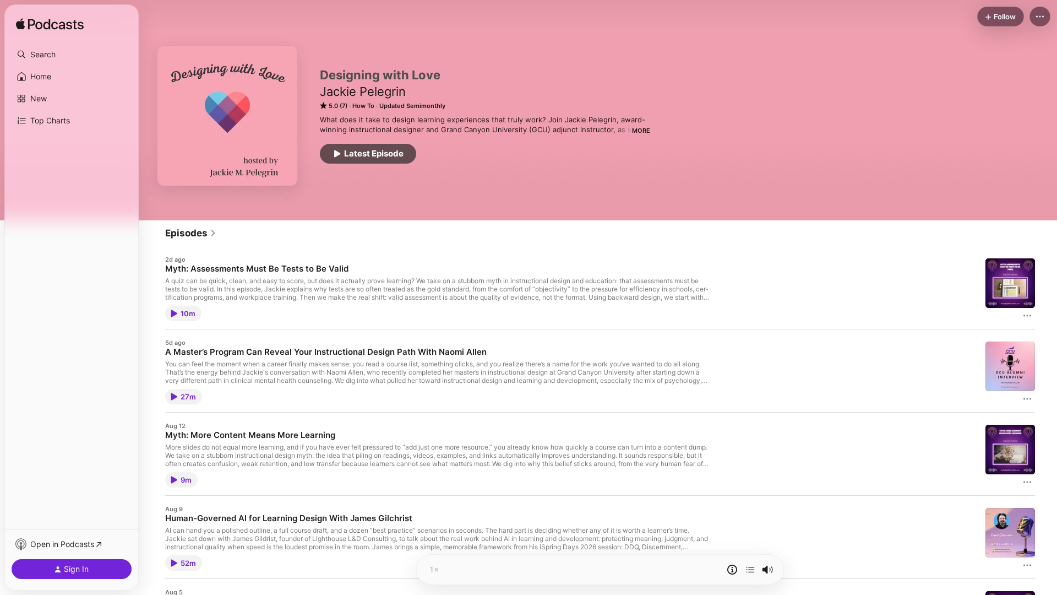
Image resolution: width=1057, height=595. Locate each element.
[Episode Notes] (732, 569)
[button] (71, 54)
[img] (50, 24)
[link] (190, 233)
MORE (641, 130)
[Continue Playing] (750, 569)
